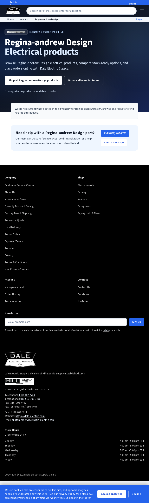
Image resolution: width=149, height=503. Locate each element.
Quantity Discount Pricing (19, 206)
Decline (136, 494)
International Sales (15, 199)
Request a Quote (14, 220)
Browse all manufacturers (83, 80)
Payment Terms (14, 241)
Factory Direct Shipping (18, 213)
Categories (84, 206)
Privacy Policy (66, 494)
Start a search (86, 185)
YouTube (83, 301)
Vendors (82, 199)
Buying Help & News (89, 213)
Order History (13, 294)
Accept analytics (111, 494)
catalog (106, 330)
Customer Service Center (19, 185)
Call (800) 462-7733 (115, 133)
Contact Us (84, 287)
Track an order (13, 301)
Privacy (9, 255)
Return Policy (12, 234)
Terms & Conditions (16, 262)
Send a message (114, 143)
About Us (10, 192)
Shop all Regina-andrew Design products (33, 80)
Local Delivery (13, 227)
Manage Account (14, 287)
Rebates (10, 248)
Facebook (83, 294)
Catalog (82, 192)
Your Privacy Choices (17, 269)
